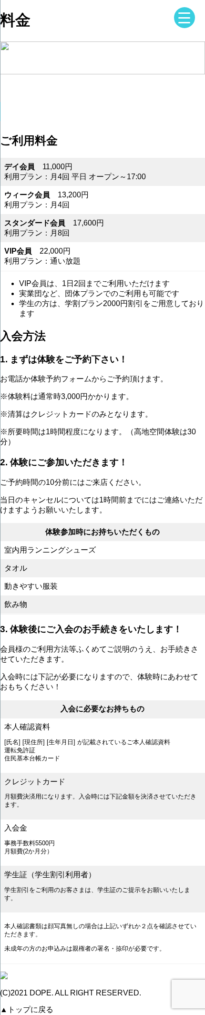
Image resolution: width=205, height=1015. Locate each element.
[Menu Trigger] (184, 17)
